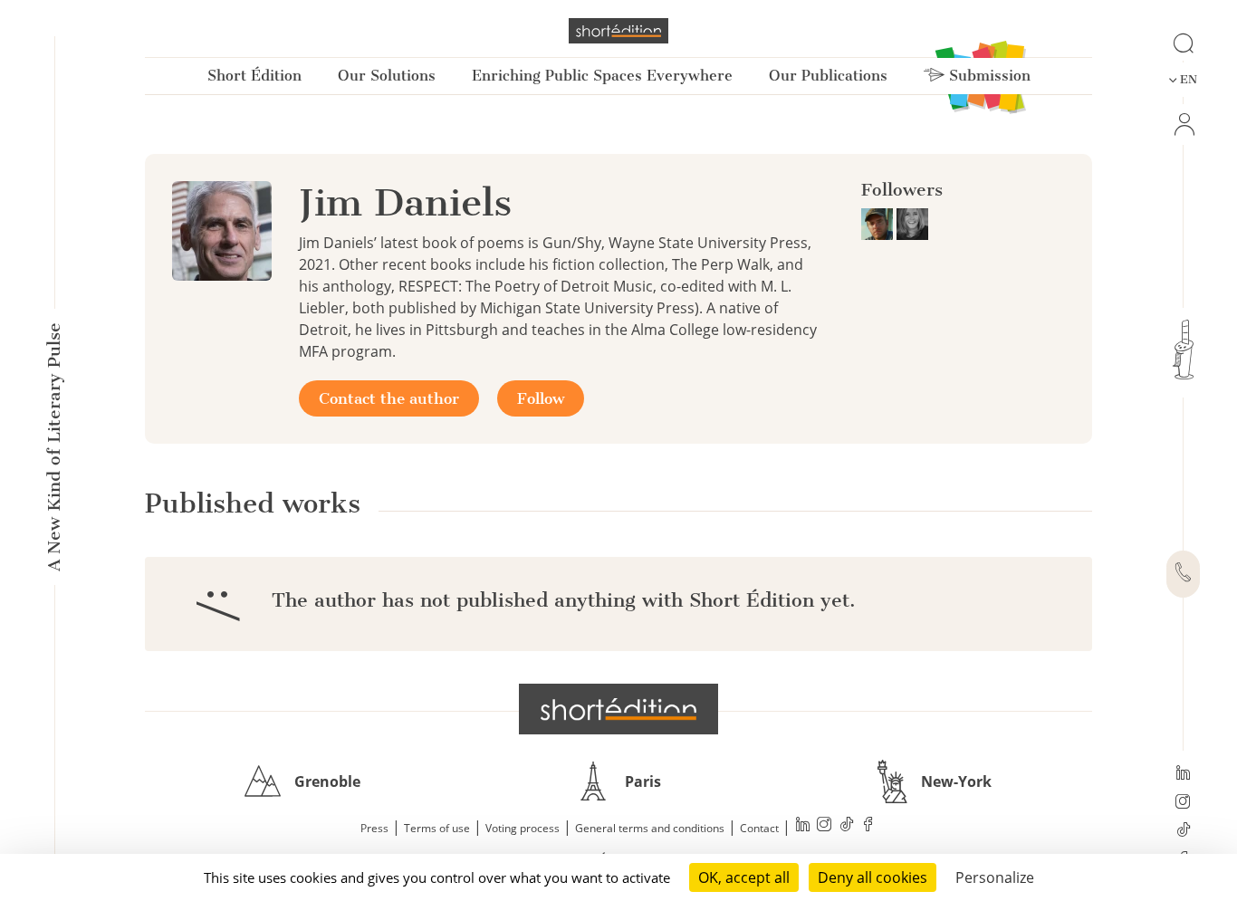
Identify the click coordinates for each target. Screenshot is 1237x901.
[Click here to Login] (1183, 124)
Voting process (522, 828)
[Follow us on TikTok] (1183, 831)
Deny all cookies (872, 877)
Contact (759, 828)
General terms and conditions (649, 828)
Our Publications (828, 75)
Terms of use (437, 828)
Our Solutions (387, 75)
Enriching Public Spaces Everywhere (602, 75)
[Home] (618, 30)
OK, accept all (744, 877)
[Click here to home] (618, 709)
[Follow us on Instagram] (1183, 803)
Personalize (994, 877)
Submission (988, 75)
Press (374, 828)
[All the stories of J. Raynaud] (879, 223)
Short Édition (254, 75)
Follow (540, 398)
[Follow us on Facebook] (868, 826)
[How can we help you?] (1183, 574)
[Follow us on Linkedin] (1183, 774)
